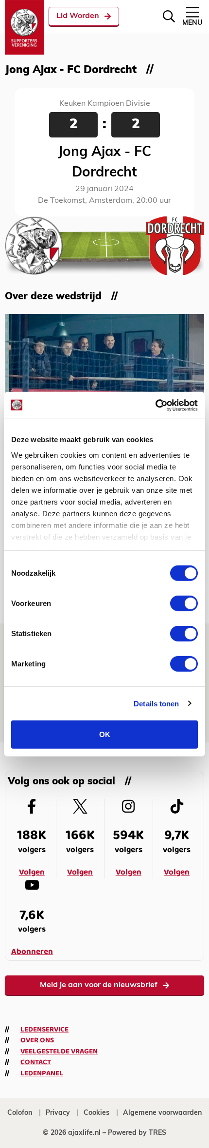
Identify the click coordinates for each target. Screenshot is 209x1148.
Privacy (58, 1113)
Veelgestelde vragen (59, 1051)
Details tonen (156, 703)
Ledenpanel (41, 1073)
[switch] (184, 603)
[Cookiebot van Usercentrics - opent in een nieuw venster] (155, 405)
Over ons (37, 1040)
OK (104, 734)
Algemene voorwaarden (162, 1113)
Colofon (19, 1113)
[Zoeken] (169, 16)
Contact (35, 1062)
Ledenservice (44, 1029)
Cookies (96, 1113)
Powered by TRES (137, 1133)
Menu (192, 23)
